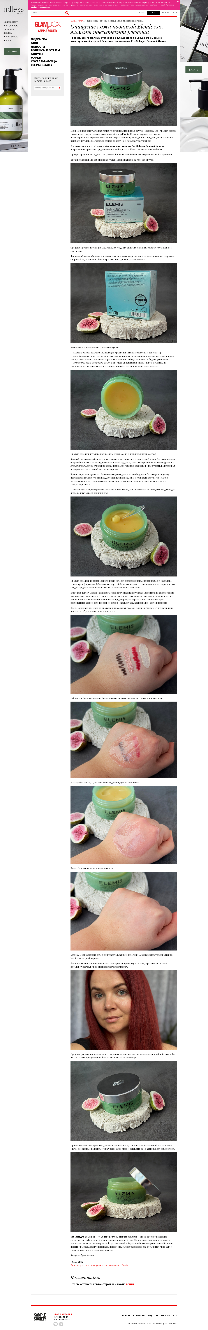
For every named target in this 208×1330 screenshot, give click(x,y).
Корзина (141, 13)
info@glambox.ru (62, 1314)
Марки (36, 57)
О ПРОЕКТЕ (124, 1315)
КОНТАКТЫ (139, 1315)
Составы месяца (44, 61)
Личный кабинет (169, 13)
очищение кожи (99, 1265)
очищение (114, 1265)
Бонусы (37, 54)
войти (130, 1284)
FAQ (150, 1315)
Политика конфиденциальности (164, 1324)
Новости (38, 46)
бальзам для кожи (80, 1265)
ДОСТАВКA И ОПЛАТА (166, 1315)
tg (61, 1324)
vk (55, 1324)
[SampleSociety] (47, 27)
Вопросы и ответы (45, 50)
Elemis (125, 1265)
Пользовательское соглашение (139, 1324)
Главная (74, 21)
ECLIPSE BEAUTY (41, 65)
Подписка (39, 39)
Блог (34, 43)
